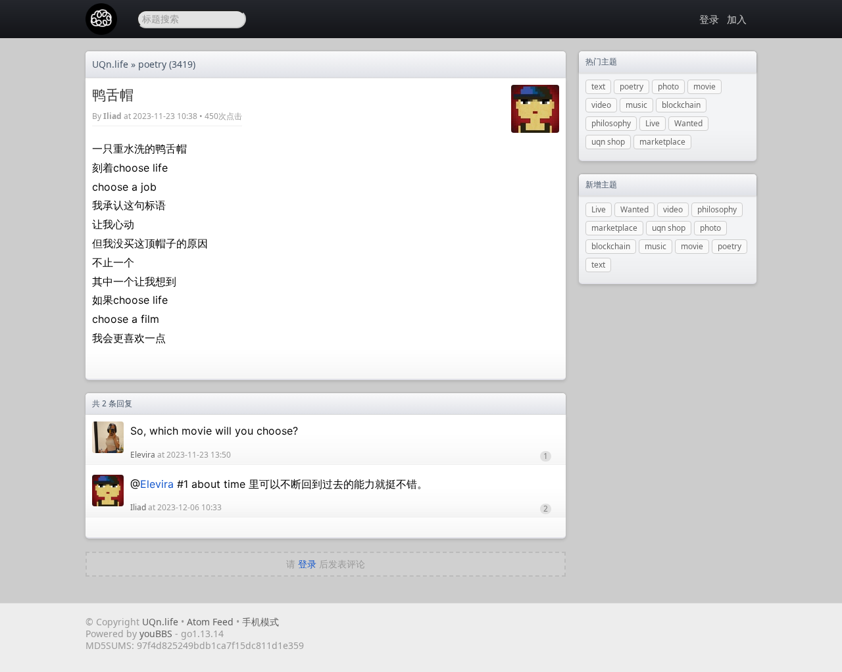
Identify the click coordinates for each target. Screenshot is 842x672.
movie (704, 86)
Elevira (142, 454)
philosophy (611, 123)
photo (668, 86)
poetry (152, 64)
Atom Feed (210, 621)
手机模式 (260, 621)
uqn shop (608, 141)
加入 (737, 19)
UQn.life (110, 64)
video (601, 104)
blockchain (681, 104)
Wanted (688, 123)
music (636, 104)
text (598, 86)
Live (652, 123)
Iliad (112, 116)
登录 (709, 19)
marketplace (662, 141)
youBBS (157, 633)
